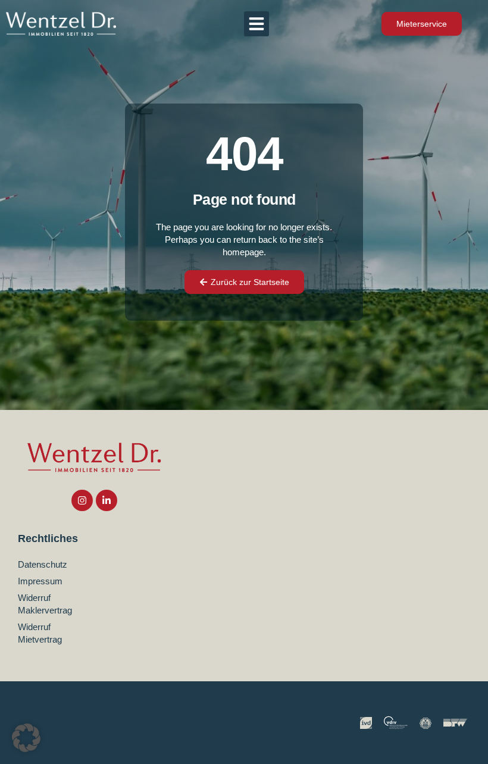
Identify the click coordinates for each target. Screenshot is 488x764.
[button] (256, 23)
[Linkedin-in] (106, 500)
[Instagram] (82, 500)
